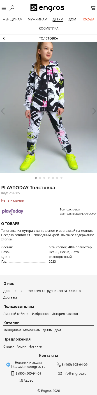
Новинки (35, 346)
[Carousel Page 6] (57, 178)
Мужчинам (31, 330)
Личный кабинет (16, 313)
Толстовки (48, 38)
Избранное (40, 313)
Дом (58, 330)
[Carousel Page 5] (53, 178)
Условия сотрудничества (47, 291)
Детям (47, 330)
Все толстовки (70, 209)
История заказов (65, 313)
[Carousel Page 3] (44, 178)
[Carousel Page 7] (61, 178)
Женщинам (12, 330)
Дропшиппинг (14, 291)
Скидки (8, 346)
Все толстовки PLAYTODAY (78, 214)
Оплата (75, 291)
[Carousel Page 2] (40, 178)
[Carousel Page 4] (49, 178)
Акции (21, 346)
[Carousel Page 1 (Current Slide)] (36, 178)
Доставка (10, 297)
